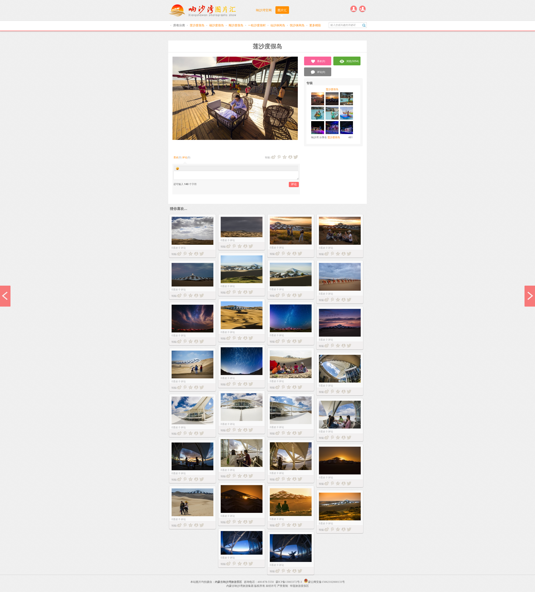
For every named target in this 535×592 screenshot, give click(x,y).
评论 (184, 157)
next (530, 296)
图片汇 (282, 10)
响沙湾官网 (264, 10)
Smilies (177, 168)
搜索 (364, 25)
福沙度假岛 (217, 25)
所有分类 (179, 25)
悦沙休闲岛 (297, 25)
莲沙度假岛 (197, 25)
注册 (362, 9)
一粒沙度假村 (257, 25)
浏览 (352, 61)
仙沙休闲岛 (278, 25)
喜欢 (175, 157)
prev (5, 296)
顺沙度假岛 (236, 25)
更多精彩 (315, 25)
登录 (353, 9)
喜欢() (321, 61)
